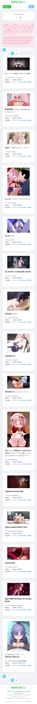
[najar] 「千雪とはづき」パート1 (16, 147)
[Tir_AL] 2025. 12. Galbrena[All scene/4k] (18, 271)
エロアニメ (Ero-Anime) (19, 82)
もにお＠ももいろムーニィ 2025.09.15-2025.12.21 (14, 655)
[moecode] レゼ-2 (11, 313)
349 (17, 53)
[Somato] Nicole (10, 563)
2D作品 (29, 156)
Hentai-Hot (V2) (18, 14)
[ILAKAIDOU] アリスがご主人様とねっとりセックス (18, 110)
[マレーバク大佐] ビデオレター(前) (17, 73)
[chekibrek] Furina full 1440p (14, 491)
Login (31, 7)
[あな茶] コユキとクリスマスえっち (18, 199)
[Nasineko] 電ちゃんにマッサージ (16, 391)
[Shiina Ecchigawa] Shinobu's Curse (16, 527)
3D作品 (29, 82)
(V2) (18, 2)
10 (8, 53)
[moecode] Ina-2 (10, 356)
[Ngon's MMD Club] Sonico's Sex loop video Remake (18, 599)
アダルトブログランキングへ (14, 701)
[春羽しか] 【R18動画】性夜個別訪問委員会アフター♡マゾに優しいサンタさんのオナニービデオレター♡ (18, 453)
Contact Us (27, 701)
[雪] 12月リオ (9, 236)
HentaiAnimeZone (22, 30)
